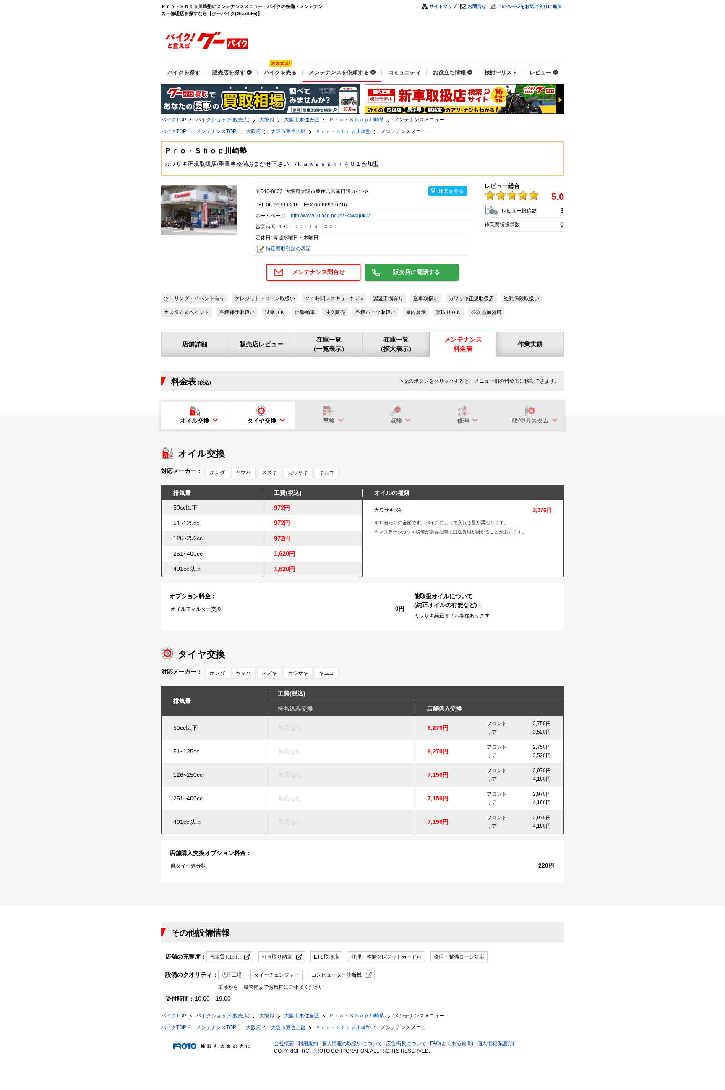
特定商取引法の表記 (288, 248)
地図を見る (451, 191)
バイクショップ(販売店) (223, 120)
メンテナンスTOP (216, 131)
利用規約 (308, 1043)
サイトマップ (443, 6)
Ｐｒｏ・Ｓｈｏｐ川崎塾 (356, 120)
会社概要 (284, 1043)
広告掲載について (406, 1043)
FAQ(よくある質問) (451, 1043)
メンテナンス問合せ (318, 272)
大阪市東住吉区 (301, 120)
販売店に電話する (416, 272)
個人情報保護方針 (497, 1043)
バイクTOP (173, 120)
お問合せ (477, 6)
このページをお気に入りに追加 (529, 6)
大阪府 (266, 120)
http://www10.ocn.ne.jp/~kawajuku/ (330, 216)
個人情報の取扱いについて (352, 1043)
